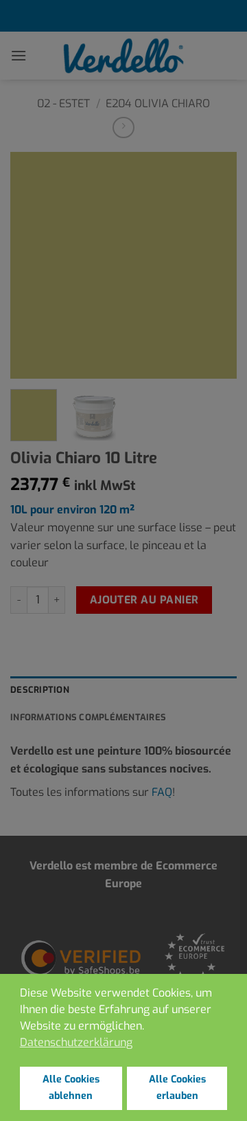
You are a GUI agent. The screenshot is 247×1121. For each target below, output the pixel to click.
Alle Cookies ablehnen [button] (71, 1087)
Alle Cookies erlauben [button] (177, 1087)
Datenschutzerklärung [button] (76, 1042)
